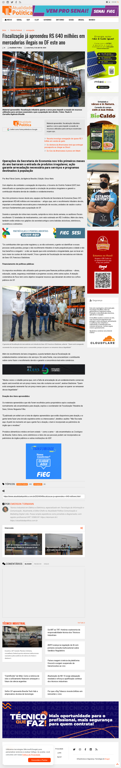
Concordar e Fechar (39, 760)
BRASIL (81, 20)
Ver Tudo (81, 623)
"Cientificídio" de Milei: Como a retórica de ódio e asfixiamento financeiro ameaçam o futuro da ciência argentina (22, 679)
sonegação (30, 30)
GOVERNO (47, 20)
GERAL (19, 20)
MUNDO (92, 20)
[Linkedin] (8, 2)
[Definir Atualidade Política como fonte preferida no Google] (22, 123)
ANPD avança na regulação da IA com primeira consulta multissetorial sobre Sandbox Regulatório (63, 648)
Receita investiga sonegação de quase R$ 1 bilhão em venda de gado (63, 139)
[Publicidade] (43, 369)
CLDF (37, 20)
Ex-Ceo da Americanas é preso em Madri (63, 151)
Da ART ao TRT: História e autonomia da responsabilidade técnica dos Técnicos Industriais (64, 632)
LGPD (59, 753)
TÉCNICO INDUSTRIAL (13, 623)
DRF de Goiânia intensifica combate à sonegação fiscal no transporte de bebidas (23, 547)
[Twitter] (12, 2)
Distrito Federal (16, 30)
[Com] (96, 749)
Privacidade (59, 749)
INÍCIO (9, 20)
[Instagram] (3, 2)
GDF (28, 20)
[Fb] (16, 2)
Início (4, 30)
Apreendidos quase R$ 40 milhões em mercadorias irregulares (63, 548)
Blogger (107, 759)
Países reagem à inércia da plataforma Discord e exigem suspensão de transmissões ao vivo (63, 663)
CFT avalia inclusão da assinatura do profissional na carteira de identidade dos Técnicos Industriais (22, 636)
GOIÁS (71, 20)
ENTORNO (60, 20)
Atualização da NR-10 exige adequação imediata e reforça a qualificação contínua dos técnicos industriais (65, 679)
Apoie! (59, 757)
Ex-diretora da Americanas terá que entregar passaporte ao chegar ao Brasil (63, 146)
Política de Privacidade (31, 755)
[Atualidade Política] (17, 14)
